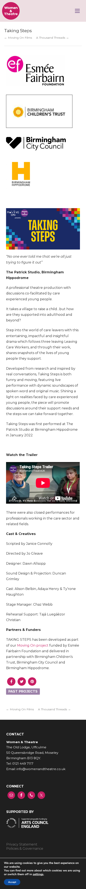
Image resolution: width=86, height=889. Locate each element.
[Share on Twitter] (22, 684)
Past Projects (23, 691)
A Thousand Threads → (52, 37)
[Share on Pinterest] (32, 684)
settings (38, 874)
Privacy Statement (21, 844)
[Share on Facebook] (11, 684)
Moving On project (32, 645)
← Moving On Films (18, 37)
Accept (12, 882)
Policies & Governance (24, 849)
